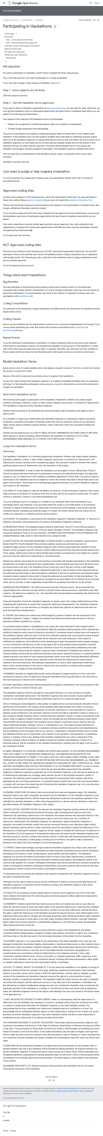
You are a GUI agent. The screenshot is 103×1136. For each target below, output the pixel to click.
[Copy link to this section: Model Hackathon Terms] (39, 361)
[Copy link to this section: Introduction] (22, 66)
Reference (39, 20)
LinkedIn (6, 1120)
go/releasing (8, 330)
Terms (5, 1131)
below (57, 83)
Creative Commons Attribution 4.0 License (71, 1088)
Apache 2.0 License (33, 1091)
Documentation (12, 10)
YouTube (6, 1112)
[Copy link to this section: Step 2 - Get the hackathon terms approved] (56, 103)
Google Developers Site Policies (66, 1091)
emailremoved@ (25, 296)
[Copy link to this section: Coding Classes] (23, 319)
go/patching (79, 327)
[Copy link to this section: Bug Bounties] (20, 282)
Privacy (13, 1131)
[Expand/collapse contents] (16, 33)
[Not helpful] (98, 20)
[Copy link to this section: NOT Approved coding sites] (43, 245)
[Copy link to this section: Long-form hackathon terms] (38, 446)
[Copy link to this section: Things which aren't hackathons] (48, 275)
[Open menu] (4, 3)
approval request (35, 200)
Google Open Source (10, 20)
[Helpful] (94, 20)
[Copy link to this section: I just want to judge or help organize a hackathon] (72, 171)
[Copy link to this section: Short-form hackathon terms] (39, 394)
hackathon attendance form (80, 200)
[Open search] (90, 3)
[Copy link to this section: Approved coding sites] (36, 190)
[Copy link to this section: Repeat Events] (22, 337)
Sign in (97, 3)
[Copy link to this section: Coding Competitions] (30, 303)
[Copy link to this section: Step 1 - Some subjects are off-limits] (47, 90)
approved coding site (56, 108)
